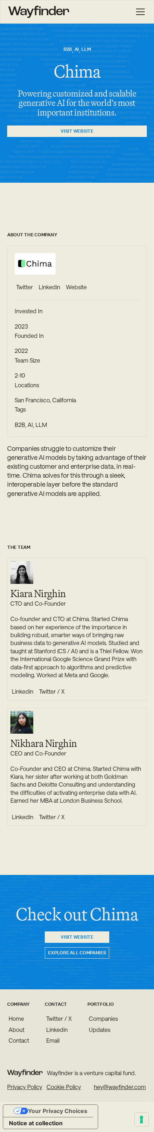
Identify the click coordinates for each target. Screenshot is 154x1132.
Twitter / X (59, 1018)
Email (52, 1040)
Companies (103, 1018)
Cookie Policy (64, 1087)
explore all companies (77, 952)
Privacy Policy (24, 1087)
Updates (99, 1029)
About (16, 1029)
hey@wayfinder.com (120, 1087)
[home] (38, 12)
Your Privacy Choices (57, 1110)
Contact (19, 1040)
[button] (139, 11)
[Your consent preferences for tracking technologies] (141, 1119)
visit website (77, 131)
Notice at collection (36, 1123)
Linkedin (57, 1029)
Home (16, 1018)
